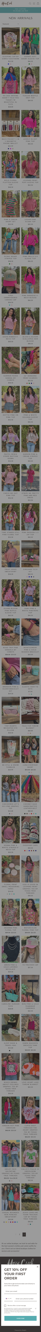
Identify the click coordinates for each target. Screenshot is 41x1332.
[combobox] (8, 1298)
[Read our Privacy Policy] (36, 1308)
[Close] (37, 1266)
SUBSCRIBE (21, 1318)
